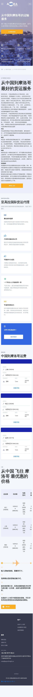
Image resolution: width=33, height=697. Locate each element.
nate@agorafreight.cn (7, 661)
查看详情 (16, 388)
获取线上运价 (12, 185)
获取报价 (8, 606)
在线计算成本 (13, 336)
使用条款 (16, 673)
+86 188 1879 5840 (7, 653)
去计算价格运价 (12, 31)
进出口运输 (4, 645)
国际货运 (3, 639)
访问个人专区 (21, 624)
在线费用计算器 (21, 627)
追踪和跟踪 (20, 630)
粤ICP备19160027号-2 (8, 681)
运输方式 (3, 642)
